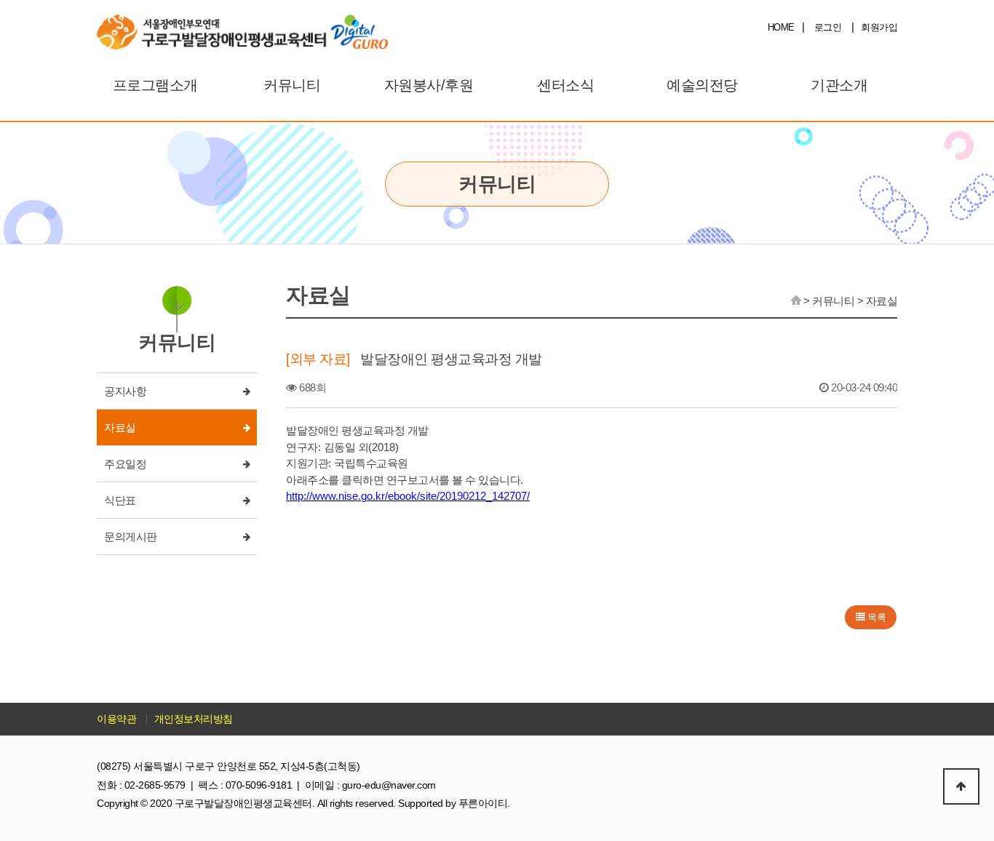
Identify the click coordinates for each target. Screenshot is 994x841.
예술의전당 (702, 85)
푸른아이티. (484, 803)
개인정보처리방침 (193, 719)
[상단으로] (961, 786)
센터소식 (565, 85)
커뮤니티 (291, 85)
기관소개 (839, 85)
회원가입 (879, 27)
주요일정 (125, 464)
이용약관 (116, 719)
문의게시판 (130, 536)
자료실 (120, 427)
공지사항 (125, 391)
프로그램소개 (155, 85)
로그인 (828, 27)
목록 (875, 617)
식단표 (120, 500)
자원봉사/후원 (429, 85)
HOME (781, 27)
